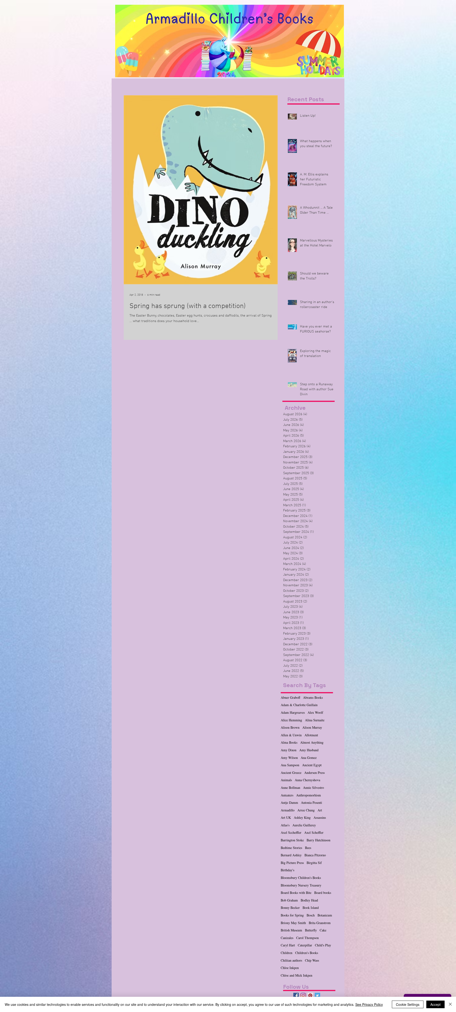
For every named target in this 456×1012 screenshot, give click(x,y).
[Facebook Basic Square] (296, 995)
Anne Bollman (290, 787)
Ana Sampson (290, 765)
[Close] (450, 1004)
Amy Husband (308, 750)
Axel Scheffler (313, 832)
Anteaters (287, 795)
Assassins (320, 817)
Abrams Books (313, 697)
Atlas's (285, 825)
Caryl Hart (288, 945)
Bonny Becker (290, 907)
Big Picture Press (292, 862)
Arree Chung (306, 810)
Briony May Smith (293, 922)
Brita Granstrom (320, 922)
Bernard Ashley (291, 855)
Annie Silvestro (313, 787)
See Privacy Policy (369, 1004)
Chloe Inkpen (290, 967)
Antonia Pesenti (311, 802)
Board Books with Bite (296, 892)
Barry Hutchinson (318, 840)
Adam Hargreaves (293, 712)
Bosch (311, 915)
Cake (323, 930)
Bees (308, 847)
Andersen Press (314, 772)
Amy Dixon (288, 750)
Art (320, 810)
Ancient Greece (291, 772)
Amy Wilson (289, 757)
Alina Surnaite (314, 720)
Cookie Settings (407, 1004)
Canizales (287, 937)
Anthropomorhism (308, 795)
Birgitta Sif (314, 862)
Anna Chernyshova (307, 780)
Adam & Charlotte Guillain (299, 705)
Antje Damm (289, 802)
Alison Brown (290, 727)
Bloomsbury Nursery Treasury (301, 885)
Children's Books (306, 952)
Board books (322, 892)
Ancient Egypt (312, 765)
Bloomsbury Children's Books (301, 877)
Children (286, 952)
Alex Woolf (315, 712)
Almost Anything (311, 742)
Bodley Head (309, 900)
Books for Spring (292, 915)
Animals (286, 780)
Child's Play (323, 945)
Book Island (311, 907)
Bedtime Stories (291, 847)
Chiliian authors (291, 960)
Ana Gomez (309, 757)
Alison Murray (312, 727)
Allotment (311, 735)
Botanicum (325, 915)
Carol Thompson (307, 937)
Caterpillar (305, 945)
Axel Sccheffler (291, 832)
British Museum (291, 930)
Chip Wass (312, 960)
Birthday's (287, 870)
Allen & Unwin (291, 735)
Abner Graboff (290, 697)
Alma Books (289, 742)
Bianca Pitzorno (315, 855)
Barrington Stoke (292, 840)
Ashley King (302, 817)
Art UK (286, 817)
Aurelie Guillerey (304, 825)
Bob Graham (289, 900)
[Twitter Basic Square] (317, 995)
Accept (435, 1004)
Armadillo (287, 810)
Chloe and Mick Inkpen (296, 975)
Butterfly (311, 930)
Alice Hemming (291, 720)
